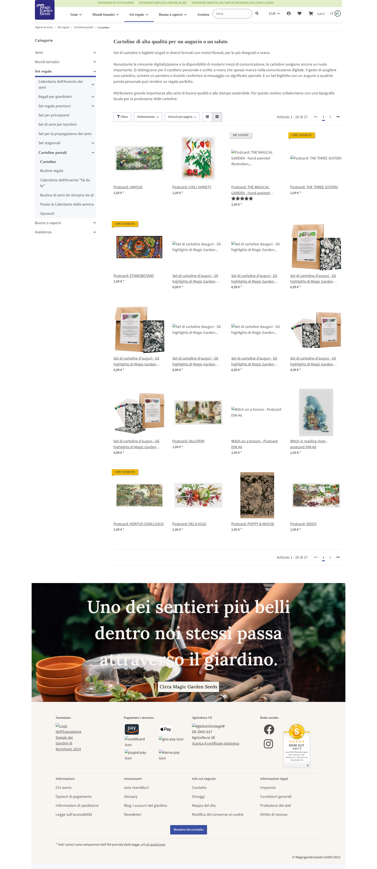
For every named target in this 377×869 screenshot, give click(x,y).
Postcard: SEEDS (303, 524)
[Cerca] (257, 13)
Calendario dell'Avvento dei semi (60, 84)
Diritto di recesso (274, 814)
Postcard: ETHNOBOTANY (133, 276)
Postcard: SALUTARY (188, 441)
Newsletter (132, 814)
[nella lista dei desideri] (158, 140)
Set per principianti (53, 115)
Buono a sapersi (48, 223)
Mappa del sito (204, 805)
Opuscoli (47, 213)
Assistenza (43, 232)
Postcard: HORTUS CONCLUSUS (138, 524)
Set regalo (43, 71)
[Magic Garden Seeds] (45, 14)
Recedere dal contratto (189, 829)
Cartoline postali (52, 152)
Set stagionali (49, 143)
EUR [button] (272, 13)
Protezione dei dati (275, 805)
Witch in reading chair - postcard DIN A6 (308, 444)
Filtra (124, 117)
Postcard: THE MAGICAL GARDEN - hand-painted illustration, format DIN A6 (252, 190)
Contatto (199, 787)
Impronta (268, 787)
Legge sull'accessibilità (74, 814)
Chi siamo (64, 787)
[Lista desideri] (299, 14)
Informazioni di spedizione (77, 805)
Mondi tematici (47, 62)
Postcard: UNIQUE (127, 187)
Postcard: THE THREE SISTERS (314, 187)
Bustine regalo (51, 170)
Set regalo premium (54, 106)
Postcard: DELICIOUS (189, 524)
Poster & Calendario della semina (67, 204)
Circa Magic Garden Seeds (188, 687)
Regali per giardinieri (55, 96)
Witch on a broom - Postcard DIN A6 (254, 444)
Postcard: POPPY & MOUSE (252, 524)
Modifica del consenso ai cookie (217, 814)
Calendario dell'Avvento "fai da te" (65, 183)
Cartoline (48, 161)
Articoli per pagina (180, 117)
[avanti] (338, 117)
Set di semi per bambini (57, 124)
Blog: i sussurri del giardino (145, 805)
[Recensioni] (242, 198)
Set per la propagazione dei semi (64, 134)
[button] (288, 14)
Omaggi (198, 796)
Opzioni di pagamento (74, 796)
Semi (39, 52)
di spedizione (155, 844)
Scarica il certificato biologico (215, 743)
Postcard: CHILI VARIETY (191, 187)
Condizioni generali (275, 796)
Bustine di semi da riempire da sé (67, 195)
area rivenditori (136, 787)
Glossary (130, 796)
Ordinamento (146, 117)
